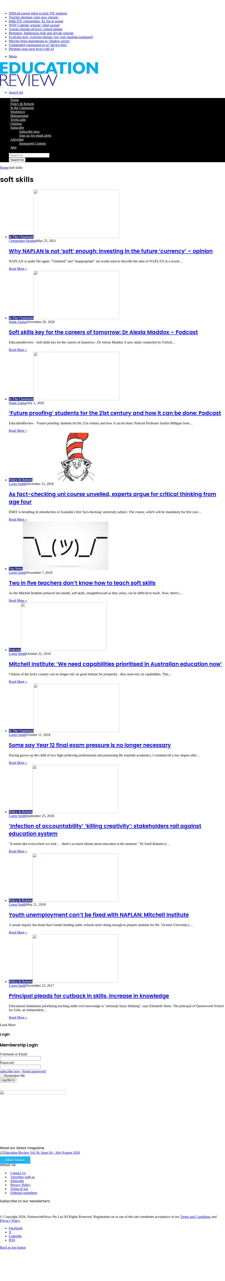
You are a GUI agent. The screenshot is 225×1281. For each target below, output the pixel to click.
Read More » (18, 269)
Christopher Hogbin (22, 241)
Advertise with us (22, 1177)
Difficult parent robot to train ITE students (38, 13)
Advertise (17, 139)
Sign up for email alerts (35, 135)
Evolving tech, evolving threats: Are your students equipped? (51, 37)
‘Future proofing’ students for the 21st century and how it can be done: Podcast (115, 413)
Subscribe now (29, 131)
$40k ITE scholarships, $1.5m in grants (36, 21)
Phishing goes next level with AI (31, 49)
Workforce (17, 112)
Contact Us (18, 1173)
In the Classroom (22, 108)
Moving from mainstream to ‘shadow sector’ (40, 41)
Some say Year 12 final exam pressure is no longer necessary (90, 745)
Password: (7, 1063)
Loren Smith (17, 484)
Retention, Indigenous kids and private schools (41, 33)
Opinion (16, 123)
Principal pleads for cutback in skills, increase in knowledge (89, 995)
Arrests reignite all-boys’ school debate (35, 29)
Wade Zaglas (18, 322)
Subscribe (17, 127)
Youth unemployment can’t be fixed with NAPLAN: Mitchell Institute (99, 914)
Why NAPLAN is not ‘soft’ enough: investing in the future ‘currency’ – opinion (111, 251)
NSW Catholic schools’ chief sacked (34, 25)
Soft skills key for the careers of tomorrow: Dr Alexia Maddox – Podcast (103, 332)
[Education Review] (49, 85)
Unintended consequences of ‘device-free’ (38, 45)
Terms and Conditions (195, 1217)
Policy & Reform (22, 104)
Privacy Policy (20, 1185)
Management (19, 116)
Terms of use (19, 1189)
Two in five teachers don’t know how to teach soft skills (82, 583)
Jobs (13, 147)
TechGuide (18, 120)
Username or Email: (14, 1054)
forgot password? (34, 1071)
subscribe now (10, 1071)
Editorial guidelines (23, 1193)
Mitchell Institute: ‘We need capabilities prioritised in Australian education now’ (115, 664)
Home (4, 167)
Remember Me (14, 1075)
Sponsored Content (32, 143)
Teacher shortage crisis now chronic (33, 17)
